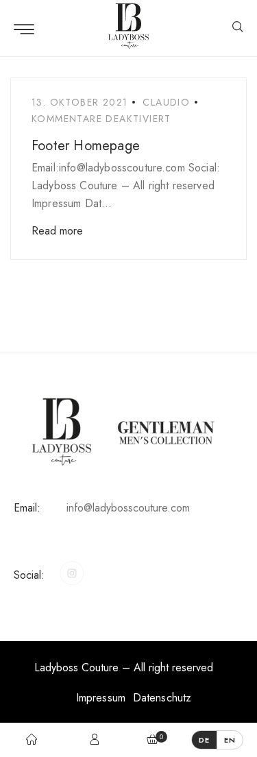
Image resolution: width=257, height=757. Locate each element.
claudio (166, 102)
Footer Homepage (86, 146)
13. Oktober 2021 (79, 102)
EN (230, 739)
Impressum (100, 698)
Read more (57, 231)
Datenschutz (162, 698)
